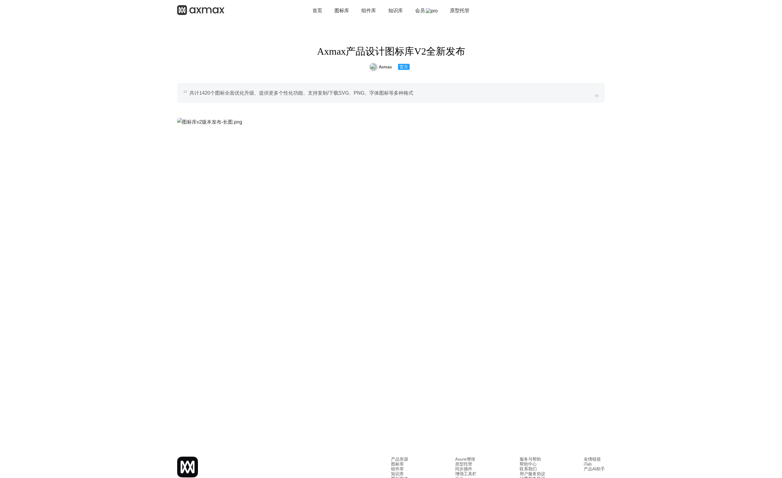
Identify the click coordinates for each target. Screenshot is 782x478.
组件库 (397, 468)
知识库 (397, 473)
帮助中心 (528, 464)
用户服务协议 (532, 473)
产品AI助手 (594, 468)
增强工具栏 (466, 473)
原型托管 (463, 464)
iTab (588, 464)
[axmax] (200, 10)
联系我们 (528, 468)
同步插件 (463, 468)
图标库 (397, 464)
